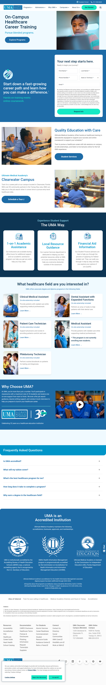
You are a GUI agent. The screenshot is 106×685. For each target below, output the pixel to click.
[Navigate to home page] (13, 7)
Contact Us (57, 628)
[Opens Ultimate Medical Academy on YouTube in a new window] (100, 661)
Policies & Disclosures (24, 635)
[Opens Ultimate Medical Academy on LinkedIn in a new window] (72, 661)
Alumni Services (42, 628)
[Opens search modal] (100, 7)
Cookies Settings (10, 677)
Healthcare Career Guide (8, 638)
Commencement (42, 634)
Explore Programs (17, 40)
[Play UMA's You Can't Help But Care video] (79, 404)
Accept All (55, 677)
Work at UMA (57, 645)
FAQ (4, 634)
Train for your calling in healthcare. (35, 599)
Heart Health (7, 642)
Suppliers (23, 650)
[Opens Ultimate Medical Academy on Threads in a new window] (79, 661)
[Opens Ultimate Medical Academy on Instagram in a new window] (66, 661)
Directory (56, 631)
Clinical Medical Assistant (34, 296)
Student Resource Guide (42, 638)
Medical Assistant (81, 323)
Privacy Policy (32, 670)
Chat (104, 547)
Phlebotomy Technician (33, 354)
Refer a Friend (41, 645)
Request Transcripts (24, 646)
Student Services (69, 156)
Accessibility (7, 628)
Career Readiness (42, 631)
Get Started (89, 7)
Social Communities (57, 635)
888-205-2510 (94, 638)
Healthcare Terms (26, 631)
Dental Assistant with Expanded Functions (83, 298)
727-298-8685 (78, 638)
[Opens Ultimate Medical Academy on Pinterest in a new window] (93, 661)
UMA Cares (57, 639)
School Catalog (8, 645)
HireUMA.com (58, 642)
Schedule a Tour (15, 199)
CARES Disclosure (26, 628)
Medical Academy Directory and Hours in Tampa (68, 599)
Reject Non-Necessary (39, 677)
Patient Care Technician (33, 323)
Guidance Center (42, 642)
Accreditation (93, 599)
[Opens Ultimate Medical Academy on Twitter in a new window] (86, 661)
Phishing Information (24, 640)
